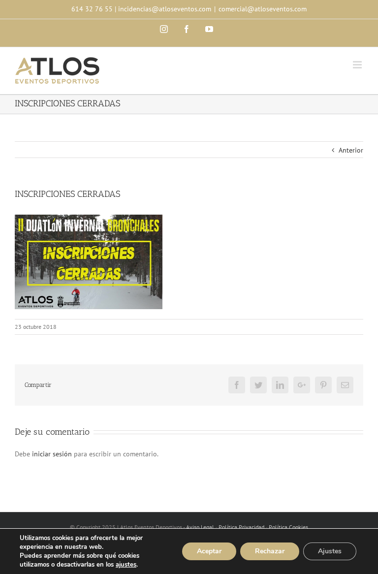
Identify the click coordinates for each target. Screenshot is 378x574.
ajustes (126, 564)
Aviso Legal (200, 527)
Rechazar (269, 551)
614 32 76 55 (92, 8)
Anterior (351, 150)
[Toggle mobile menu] (358, 65)
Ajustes (330, 551)
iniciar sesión (53, 453)
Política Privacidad (241, 527)
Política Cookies (288, 527)
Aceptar (209, 551)
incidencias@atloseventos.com (164, 8)
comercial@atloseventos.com (263, 8)
